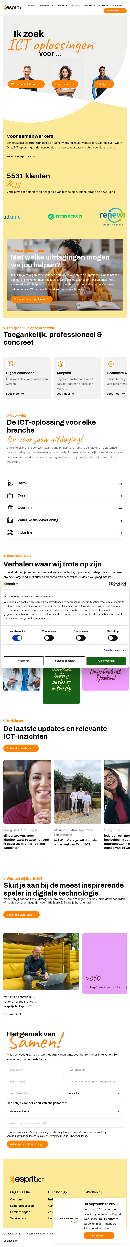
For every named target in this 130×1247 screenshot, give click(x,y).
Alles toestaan (106, 660)
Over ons (16, 1199)
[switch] (49, 638)
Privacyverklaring (39, 1132)
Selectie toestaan (65, 660)
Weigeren (23, 660)
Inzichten (75, 5)
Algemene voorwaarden (40, 1233)
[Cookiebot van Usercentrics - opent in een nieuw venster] (111, 584)
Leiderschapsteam (22, 1206)
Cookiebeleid (11, 1240)
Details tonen (112, 650)
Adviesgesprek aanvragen (27, 1144)
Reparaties (116, 5)
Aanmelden (99, 1235)
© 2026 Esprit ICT (13, 1233)
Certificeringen (20, 1212)
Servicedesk (18, 1218)
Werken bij (103, 5)
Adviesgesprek (113, 10)
